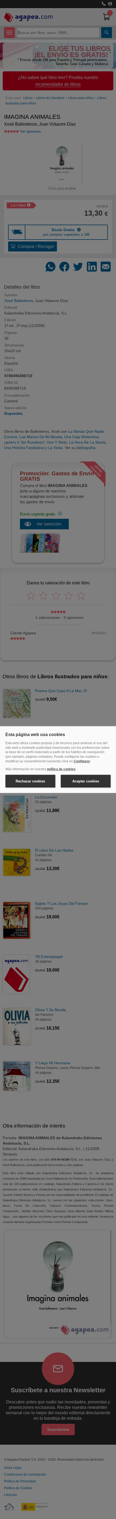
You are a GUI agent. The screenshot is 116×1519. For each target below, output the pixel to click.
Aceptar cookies (85, 781)
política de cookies (61, 769)
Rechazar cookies (30, 781)
